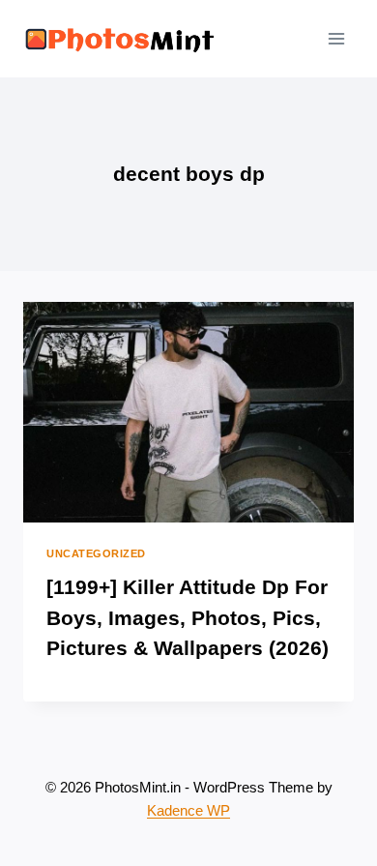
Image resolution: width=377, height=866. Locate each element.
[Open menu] (336, 38)
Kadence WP (188, 810)
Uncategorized (96, 553)
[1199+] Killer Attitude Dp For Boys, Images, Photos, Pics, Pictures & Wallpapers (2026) (187, 617)
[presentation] (188, 412)
